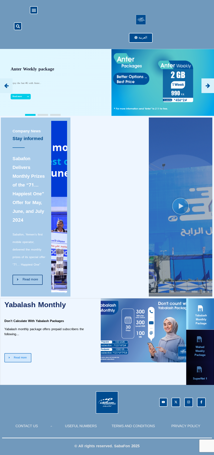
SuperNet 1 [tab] (200, 378)
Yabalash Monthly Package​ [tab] (201, 319)
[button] (33, 10)
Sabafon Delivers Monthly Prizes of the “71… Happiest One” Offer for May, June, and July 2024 (29, 189)
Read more (17, 96)
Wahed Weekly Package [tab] (200, 351)
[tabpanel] (93, 330)
